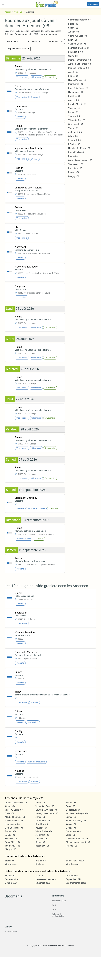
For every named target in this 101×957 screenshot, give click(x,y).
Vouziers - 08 (74, 108)
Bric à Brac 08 (33, 41)
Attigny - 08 (73, 32)
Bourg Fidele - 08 (76, 152)
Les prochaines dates (16, 48)
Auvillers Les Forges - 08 (79, 64)
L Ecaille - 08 (74, 144)
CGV (54, 910)
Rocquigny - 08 (75, 168)
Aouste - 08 (73, 100)
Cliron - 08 (73, 136)
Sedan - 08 (73, 28)
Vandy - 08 (73, 128)
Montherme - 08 (75, 84)
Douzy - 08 (73, 112)
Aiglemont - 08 (75, 132)
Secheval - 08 (74, 140)
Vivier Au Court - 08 (77, 44)
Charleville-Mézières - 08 (79, 20)
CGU (54, 905)
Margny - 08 (73, 176)
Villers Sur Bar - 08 (76, 120)
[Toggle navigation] (3, 4)
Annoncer (94, 4)
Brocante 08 (12, 41)
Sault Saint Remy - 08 (78, 88)
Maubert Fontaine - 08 (78, 68)
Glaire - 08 (73, 56)
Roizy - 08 (72, 40)
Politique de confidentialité (58, 915)
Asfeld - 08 (73, 72)
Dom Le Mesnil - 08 (77, 104)
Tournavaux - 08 (75, 164)
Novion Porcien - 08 (77, 80)
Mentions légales (59, 901)
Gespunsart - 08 (75, 124)
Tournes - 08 (74, 116)
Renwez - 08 (73, 172)
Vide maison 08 (56, 41)
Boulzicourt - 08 (75, 52)
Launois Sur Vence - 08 (79, 48)
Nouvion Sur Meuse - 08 (79, 148)
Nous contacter (11, 931)
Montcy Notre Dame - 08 (79, 60)
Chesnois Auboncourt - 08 (80, 160)
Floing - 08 (73, 24)
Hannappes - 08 (75, 92)
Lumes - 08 (73, 76)
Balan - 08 (73, 156)
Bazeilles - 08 (74, 96)
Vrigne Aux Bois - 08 (77, 36)
